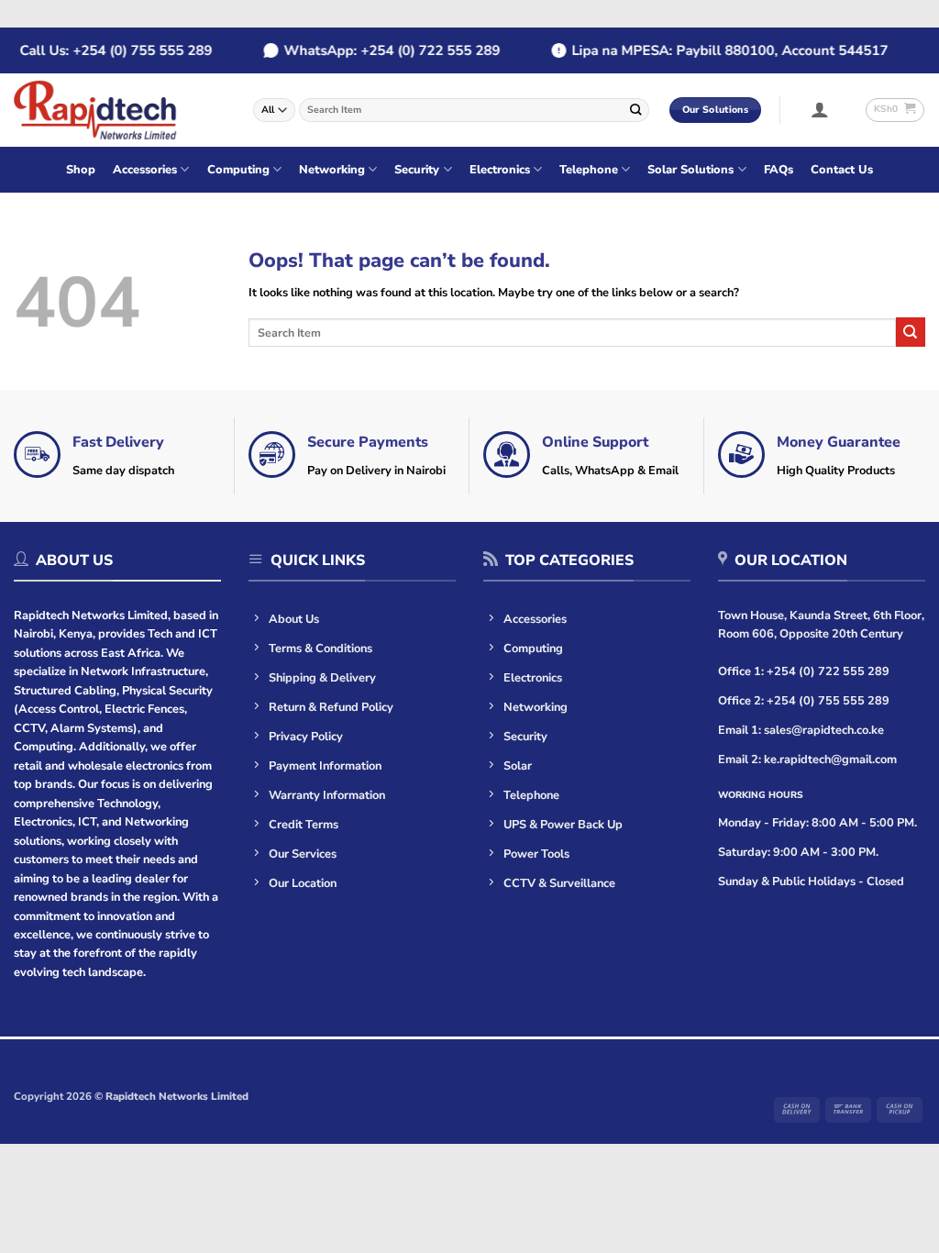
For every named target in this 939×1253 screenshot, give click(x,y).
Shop (80, 169)
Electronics (500, 169)
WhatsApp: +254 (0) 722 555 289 (385, 50)
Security (416, 169)
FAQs (778, 169)
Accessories (145, 169)
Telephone (588, 169)
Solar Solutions (690, 169)
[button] (820, 109)
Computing (238, 169)
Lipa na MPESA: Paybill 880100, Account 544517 (723, 50)
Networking (332, 169)
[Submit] (636, 109)
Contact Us (842, 169)
